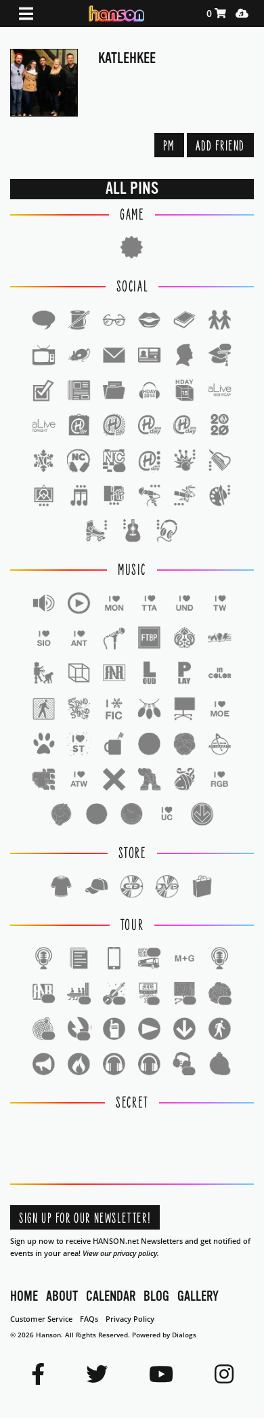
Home (24, 1296)
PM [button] (169, 146)
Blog (156, 1296)
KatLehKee (127, 57)
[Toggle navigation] (26, 14)
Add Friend (220, 146)
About (62, 1296)
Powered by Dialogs (164, 1334)
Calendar (110, 1296)
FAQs (89, 1319)
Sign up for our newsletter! (85, 1218)
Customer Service (41, 1319)
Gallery (198, 1296)
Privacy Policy (130, 1319)
